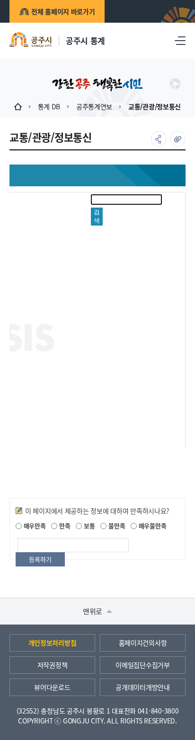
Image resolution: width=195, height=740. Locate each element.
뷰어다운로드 (52, 687)
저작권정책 (52, 665)
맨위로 (93, 611)
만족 (63, 525)
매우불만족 (151, 525)
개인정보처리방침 (52, 642)
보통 (88, 525)
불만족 (115, 525)
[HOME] (18, 106)
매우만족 (34, 525)
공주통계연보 (94, 106)
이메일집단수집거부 (142, 665)
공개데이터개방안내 (142, 687)
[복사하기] (178, 139)
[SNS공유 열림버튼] (159, 139)
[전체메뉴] (180, 40)
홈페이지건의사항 (143, 642)
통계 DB (49, 106)
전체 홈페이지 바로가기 (63, 11)
